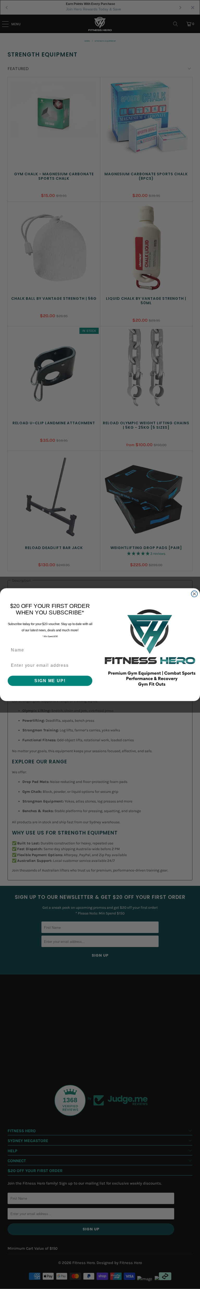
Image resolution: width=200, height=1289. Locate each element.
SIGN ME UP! (49, 680)
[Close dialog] (194, 594)
